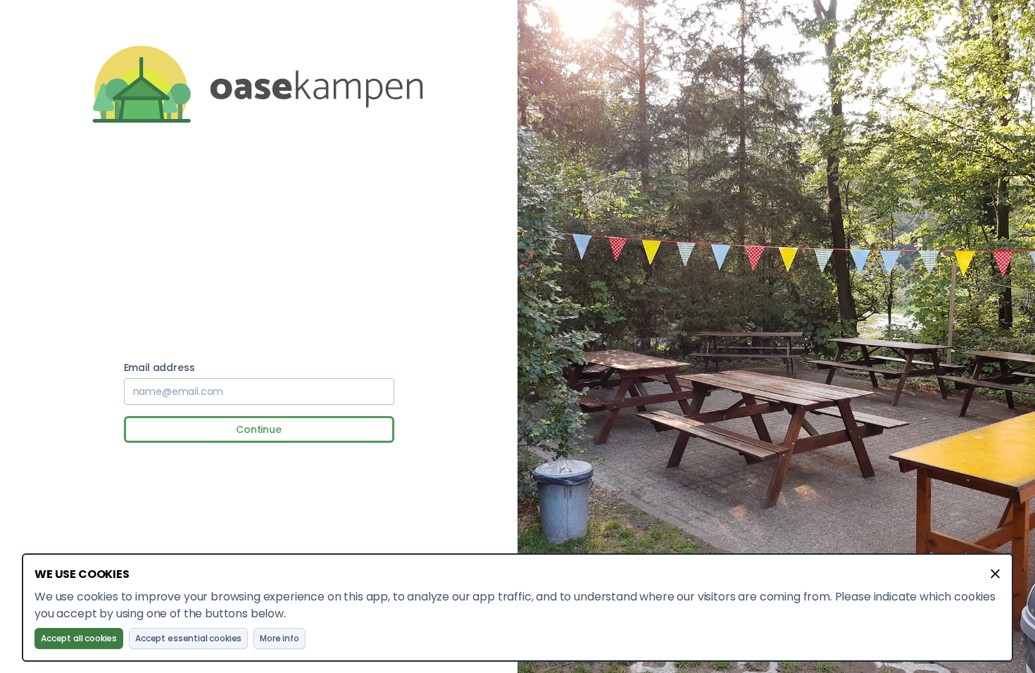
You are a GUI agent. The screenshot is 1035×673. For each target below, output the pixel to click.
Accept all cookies (79, 638)
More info (279, 638)
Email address (159, 367)
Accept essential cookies (188, 638)
